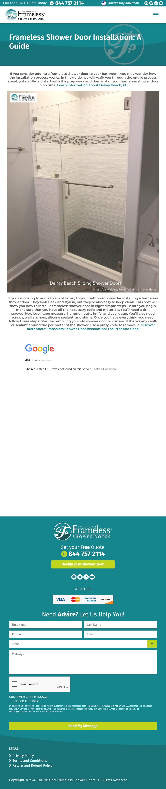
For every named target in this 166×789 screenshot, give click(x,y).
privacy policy (23, 714)
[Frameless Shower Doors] (83, 531)
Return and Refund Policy (32, 765)
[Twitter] (151, 3)
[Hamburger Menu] (155, 14)
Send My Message (83, 726)
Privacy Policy (23, 756)
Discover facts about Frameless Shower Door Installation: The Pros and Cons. (91, 327)
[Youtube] (161, 3)
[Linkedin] (156, 3)
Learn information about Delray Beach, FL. (92, 85)
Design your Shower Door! (83, 564)
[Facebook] (146, 3)
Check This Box (26, 701)
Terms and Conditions (29, 761)
